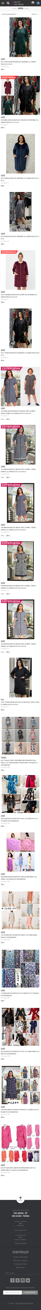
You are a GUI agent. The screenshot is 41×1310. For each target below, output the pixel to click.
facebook (12, 1280)
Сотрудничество (20, 1264)
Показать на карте (20, 1243)
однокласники (17, 1280)
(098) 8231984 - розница (20, 1216)
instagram (23, 1280)
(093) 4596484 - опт (21, 1213)
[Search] (4, 1272)
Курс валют (20, 1267)
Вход (33, 2)
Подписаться (30, 1292)
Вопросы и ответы (20, 1260)
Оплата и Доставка (20, 1257)
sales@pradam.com (20, 1230)
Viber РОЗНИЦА (19, 4)
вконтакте (28, 1280)
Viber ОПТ (17, 2)
